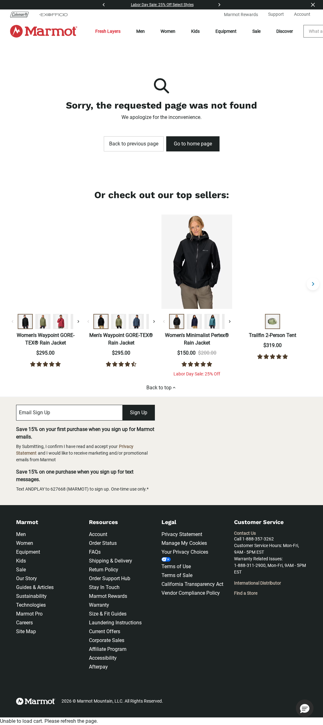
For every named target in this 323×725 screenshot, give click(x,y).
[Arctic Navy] (194, 321)
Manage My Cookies (184, 543)
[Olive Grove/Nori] (272, 321)
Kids (195, 31)
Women (168, 31)
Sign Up (138, 413)
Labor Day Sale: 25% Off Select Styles (162, 5)
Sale (256, 31)
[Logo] (43, 31)
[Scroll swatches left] (12, 321)
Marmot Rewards (108, 596)
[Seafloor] (212, 321)
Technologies (31, 605)
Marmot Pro (29, 614)
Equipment (226, 31)
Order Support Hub (109, 578)
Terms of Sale (177, 575)
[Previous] (104, 5)
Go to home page (193, 144)
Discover (284, 31)
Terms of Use (176, 566)
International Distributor (257, 583)
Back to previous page (133, 144)
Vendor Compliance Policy (191, 593)
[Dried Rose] (60, 321)
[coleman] (22, 14)
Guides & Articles (35, 587)
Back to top (159, 388)
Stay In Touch (104, 587)
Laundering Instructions (115, 623)
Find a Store (245, 593)
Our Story (26, 578)
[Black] (25, 321)
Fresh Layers (107, 31)
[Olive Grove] (42, 321)
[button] (305, 708)
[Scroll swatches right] (78, 321)
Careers (24, 623)
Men (140, 31)
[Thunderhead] (136, 321)
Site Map (26, 631)
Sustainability (31, 596)
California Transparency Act (192, 584)
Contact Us (245, 533)
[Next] (219, 5)
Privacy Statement (182, 534)
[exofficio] (53, 14)
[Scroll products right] (313, 284)
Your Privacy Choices (185, 552)
